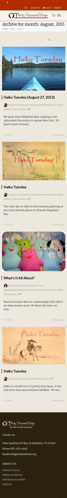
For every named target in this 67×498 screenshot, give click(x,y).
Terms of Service (12, 475)
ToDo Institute (18, 109)
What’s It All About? (19, 278)
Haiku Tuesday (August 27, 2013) (29, 97)
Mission (7, 484)
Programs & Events (14, 479)
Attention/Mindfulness (45, 105)
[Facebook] (7, 2)
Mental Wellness (41, 290)
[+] (33, 69)
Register (57, 8)
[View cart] (53, 15)
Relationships (56, 290)
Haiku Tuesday (15, 187)
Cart (25, 8)
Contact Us (35, 8)
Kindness (29, 290)
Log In (48, 8)
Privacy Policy (11, 470)
